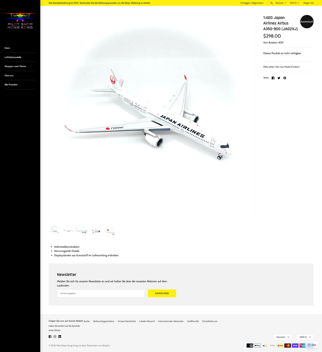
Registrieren (258, 3)
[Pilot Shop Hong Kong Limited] (20, 20)
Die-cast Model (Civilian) (287, 66)
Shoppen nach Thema (15, 66)
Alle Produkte (11, 84)
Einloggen (245, 3)
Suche (87, 321)
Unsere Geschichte (127, 321)
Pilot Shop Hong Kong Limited (71, 345)
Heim (7, 48)
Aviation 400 (276, 42)
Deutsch (280, 3)
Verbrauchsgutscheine (103, 321)
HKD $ (293, 3)
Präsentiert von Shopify (98, 345)
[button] (247, 118)
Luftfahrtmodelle (13, 57)
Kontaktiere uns (210, 321)
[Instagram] (54, 337)
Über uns (9, 75)
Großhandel (193, 321)
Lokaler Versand (147, 321)
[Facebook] (50, 337)
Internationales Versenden (171, 321)
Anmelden (162, 293)
